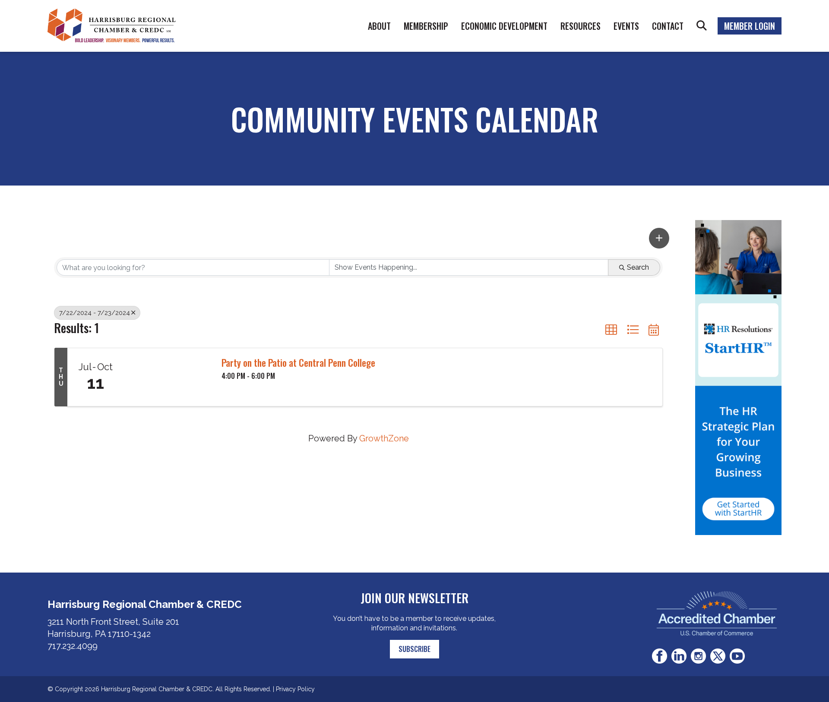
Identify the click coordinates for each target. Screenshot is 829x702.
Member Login (749, 25)
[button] (659, 238)
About (379, 25)
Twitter (717, 656)
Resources (580, 25)
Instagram (698, 656)
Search (701, 26)
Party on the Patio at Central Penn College (298, 362)
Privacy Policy (295, 689)
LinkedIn (679, 656)
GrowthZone (384, 438)
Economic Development (504, 25)
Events (626, 25)
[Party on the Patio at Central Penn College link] (168, 377)
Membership (426, 25)
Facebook (659, 656)
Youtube (737, 656)
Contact (667, 25)
